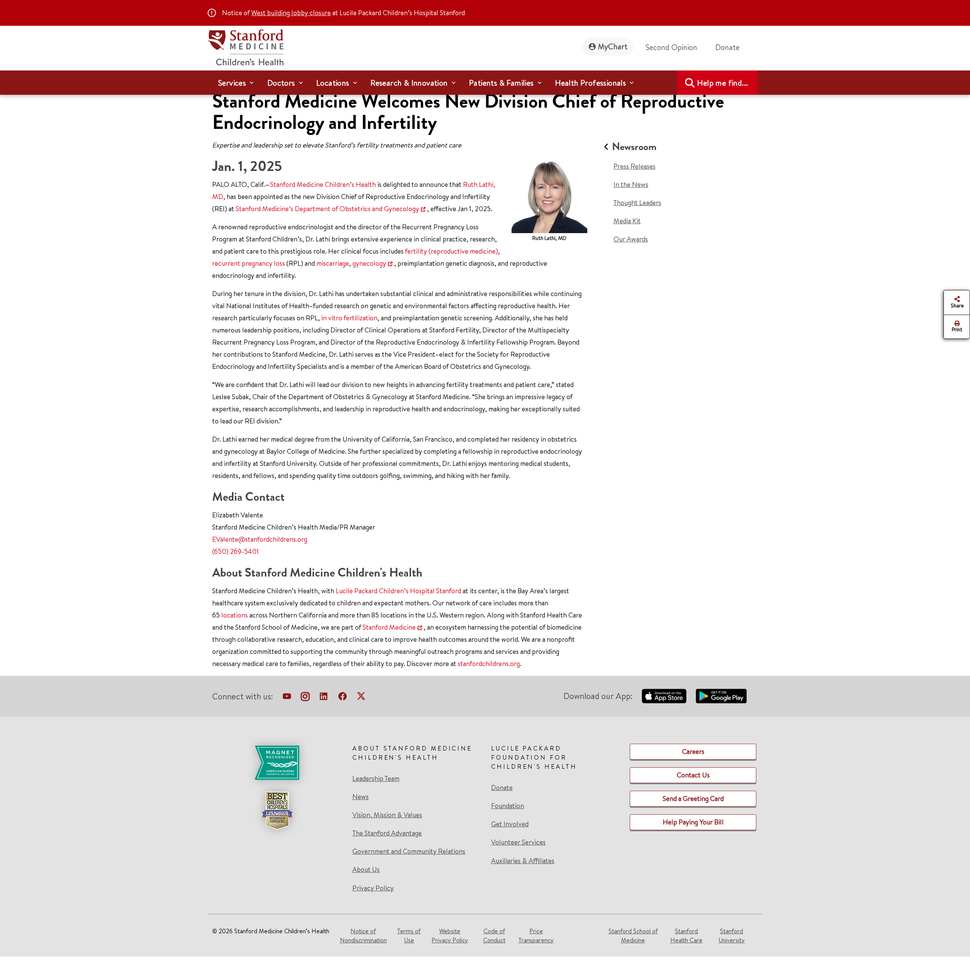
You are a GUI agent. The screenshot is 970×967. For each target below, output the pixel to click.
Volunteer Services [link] (518, 842)
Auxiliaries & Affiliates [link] (522, 860)
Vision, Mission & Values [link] (387, 815)
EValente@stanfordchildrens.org (259, 539)
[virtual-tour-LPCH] (287, 697)
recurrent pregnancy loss (248, 263)
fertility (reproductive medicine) (451, 251)
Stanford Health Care (686, 935)
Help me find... (722, 83)
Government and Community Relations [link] (408, 851)
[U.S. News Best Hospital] (277, 810)
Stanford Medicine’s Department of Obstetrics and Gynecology (327, 208)
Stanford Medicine (389, 627)
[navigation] (485, 83)
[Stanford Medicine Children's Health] (245, 46)
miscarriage (332, 263)
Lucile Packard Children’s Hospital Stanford (398, 591)
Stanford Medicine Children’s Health (323, 184)
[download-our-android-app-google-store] (721, 696)
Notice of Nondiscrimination (363, 935)
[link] (277, 818)
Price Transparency (536, 935)
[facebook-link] (342, 697)
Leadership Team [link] (375, 778)
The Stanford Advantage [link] (387, 833)
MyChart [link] (612, 46)
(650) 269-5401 (235, 551)
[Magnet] (277, 763)
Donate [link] (727, 47)
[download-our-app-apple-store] (664, 696)
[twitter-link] (361, 697)
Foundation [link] (507, 805)
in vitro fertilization (349, 318)
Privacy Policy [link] (373, 888)
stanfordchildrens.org (489, 663)
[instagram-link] (305, 697)
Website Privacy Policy (450, 935)
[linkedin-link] (324, 697)
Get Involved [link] (510, 824)
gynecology (369, 263)
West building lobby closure (291, 12)
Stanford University (731, 935)
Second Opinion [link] (671, 47)
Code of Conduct (494, 935)
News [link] (360, 796)
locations (234, 615)
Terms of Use (409, 935)
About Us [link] (366, 869)
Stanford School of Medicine (633, 935)
